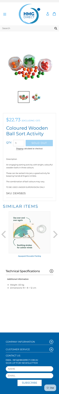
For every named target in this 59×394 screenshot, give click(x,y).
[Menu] (4, 14)
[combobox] (29, 28)
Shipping (19, 149)
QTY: (9, 142)
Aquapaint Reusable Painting (29, 256)
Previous (3, 234)
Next (55, 234)
